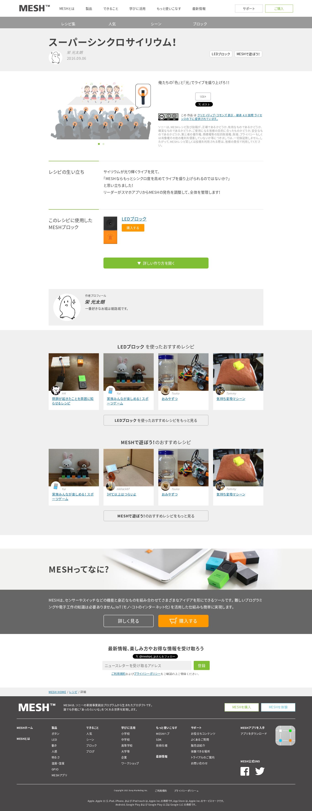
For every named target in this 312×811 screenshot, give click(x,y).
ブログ (90, 751)
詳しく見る (128, 621)
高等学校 (127, 745)
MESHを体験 (278, 707)
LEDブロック (221, 54)
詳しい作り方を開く (159, 263)
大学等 (125, 751)
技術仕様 (161, 745)
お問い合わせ (199, 763)
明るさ (56, 757)
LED (54, 740)
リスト (203, 97)
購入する (133, 227)
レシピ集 (68, 23)
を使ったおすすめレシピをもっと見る (156, 420)
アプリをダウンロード (254, 734)
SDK (159, 740)
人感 (54, 751)
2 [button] (103, 144)
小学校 (125, 734)
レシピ (73, 692)
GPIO (55, 769)
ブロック (200, 23)
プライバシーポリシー (147, 674)
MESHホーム (25, 728)
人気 (112, 23)
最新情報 (161, 756)
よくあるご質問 (200, 740)
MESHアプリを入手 (253, 728)
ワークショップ (130, 763)
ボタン (56, 734)
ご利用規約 (118, 674)
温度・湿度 (58, 763)
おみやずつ (170, 398)
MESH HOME (57, 692)
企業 (124, 757)
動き (54, 745)
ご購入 (279, 8)
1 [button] (99, 144)
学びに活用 (128, 728)
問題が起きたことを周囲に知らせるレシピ (73, 400)
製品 (54, 728)
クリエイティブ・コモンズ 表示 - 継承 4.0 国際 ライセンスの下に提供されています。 (221, 117)
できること (92, 728)
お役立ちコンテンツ (203, 734)
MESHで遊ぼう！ (248, 54)
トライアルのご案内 (203, 757)
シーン (156, 23)
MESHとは (23, 739)
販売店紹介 (198, 745)
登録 (202, 665)
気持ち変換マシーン (231, 398)
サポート (249, 8)
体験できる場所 (200, 751)
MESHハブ (163, 734)
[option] (101, 109)
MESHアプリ (59, 775)
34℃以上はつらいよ (121, 494)
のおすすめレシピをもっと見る (155, 516)
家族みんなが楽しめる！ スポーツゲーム (127, 400)
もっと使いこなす (166, 728)
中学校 (125, 740)
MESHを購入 (241, 707)
